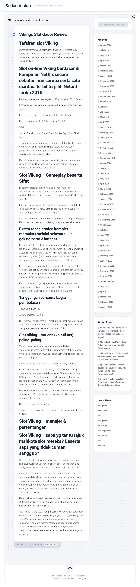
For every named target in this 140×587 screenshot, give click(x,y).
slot (99, 416)
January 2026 (106, 76)
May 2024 (104, 179)
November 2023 (107, 209)
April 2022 (104, 292)
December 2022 (107, 266)
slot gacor (102, 406)
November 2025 (107, 86)
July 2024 (104, 168)
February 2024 (106, 194)
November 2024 (107, 148)
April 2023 (104, 245)
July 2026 (104, 50)
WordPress (69, 579)
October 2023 (106, 215)
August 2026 (105, 45)
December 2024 (107, 143)
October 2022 (106, 276)
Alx (85, 579)
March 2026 (105, 66)
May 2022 (104, 286)
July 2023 (104, 230)
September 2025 (107, 96)
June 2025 (104, 112)
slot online (102, 436)
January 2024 (106, 199)
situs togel (102, 426)
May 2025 (104, 117)
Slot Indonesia (51, 544)
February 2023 (106, 256)
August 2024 (105, 163)
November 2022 (107, 271)
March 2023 (105, 251)
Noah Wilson (37, 544)
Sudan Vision (18, 5)
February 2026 (106, 71)
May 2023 (104, 240)
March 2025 (105, 127)
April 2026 (104, 60)
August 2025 (105, 102)
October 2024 (106, 153)
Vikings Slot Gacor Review (43, 34)
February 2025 (106, 132)
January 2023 (106, 261)
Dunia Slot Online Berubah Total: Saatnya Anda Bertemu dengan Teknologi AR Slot (111, 382)
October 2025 (106, 91)
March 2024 (105, 189)
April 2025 (104, 122)
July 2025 (104, 107)
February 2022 (106, 302)
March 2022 (105, 297)
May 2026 (104, 55)
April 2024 (104, 184)
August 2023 (105, 225)
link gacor (102, 411)
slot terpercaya (104, 431)
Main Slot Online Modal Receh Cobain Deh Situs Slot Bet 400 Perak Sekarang (112, 345)
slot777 (101, 441)
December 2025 (107, 81)
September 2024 (107, 158)
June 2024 (104, 173)
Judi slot (102, 446)
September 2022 (107, 281)
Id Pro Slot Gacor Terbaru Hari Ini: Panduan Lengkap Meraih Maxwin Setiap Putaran (113, 356)
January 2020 (106, 307)
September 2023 (107, 220)
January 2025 (106, 138)
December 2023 (107, 204)
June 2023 (104, 235)
